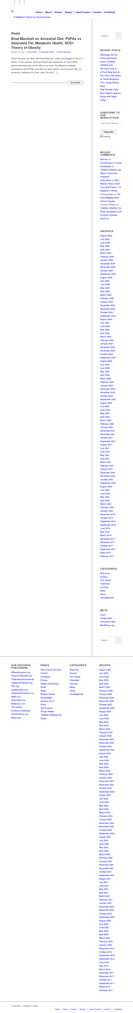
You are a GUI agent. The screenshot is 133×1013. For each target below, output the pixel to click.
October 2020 (106, 479)
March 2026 (105, 252)
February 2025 (107, 298)
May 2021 (104, 455)
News (51, 52)
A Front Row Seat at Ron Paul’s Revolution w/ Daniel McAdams (110, 75)
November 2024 (107, 308)
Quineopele (105, 166)
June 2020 (105, 493)
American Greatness (20, 710)
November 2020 (107, 475)
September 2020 (108, 482)
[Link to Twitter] (17, 2)
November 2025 (107, 266)
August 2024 (106, 319)
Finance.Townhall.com (21, 675)
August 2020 (106, 486)
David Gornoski (64, 52)
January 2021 (106, 468)
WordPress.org (107, 625)
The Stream (16, 707)
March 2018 (105, 535)
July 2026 (104, 239)
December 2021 (107, 430)
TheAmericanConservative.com (26, 679)
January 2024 (106, 343)
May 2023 (104, 371)
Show (102, 594)
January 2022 (106, 427)
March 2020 (105, 503)
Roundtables (46, 697)
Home (43, 687)
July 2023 (104, 364)
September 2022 (108, 399)
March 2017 (105, 552)
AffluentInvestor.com (20, 672)
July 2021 (104, 448)
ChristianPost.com (20, 713)
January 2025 (106, 301)
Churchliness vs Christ (110, 162)
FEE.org (15, 686)
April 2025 (105, 291)
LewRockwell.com (19, 689)
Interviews (44, 52)
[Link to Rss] (26, 2)
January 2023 (106, 385)
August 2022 (106, 402)
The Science (46, 707)
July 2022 (104, 406)
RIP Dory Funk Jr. (108, 68)
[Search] (119, 12)
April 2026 (105, 249)
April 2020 (105, 500)
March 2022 (105, 420)
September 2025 (108, 273)
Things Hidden (47, 711)
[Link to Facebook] (12, 2)
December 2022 (107, 388)
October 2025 (106, 270)
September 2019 (108, 521)
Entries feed (106, 618)
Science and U (47, 701)
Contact (44, 673)
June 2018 (105, 528)
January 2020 (106, 510)
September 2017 (108, 549)
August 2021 (106, 444)
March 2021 (105, 462)
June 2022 (105, 409)
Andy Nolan (105, 180)
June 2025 (105, 284)
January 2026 (106, 259)
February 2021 (107, 465)
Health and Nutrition (50, 683)
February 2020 (107, 507)
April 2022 (105, 416)
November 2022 (107, 392)
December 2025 (107, 263)
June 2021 (105, 451)
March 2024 (105, 336)
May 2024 (104, 329)
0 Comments (32, 52)
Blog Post (104, 573)
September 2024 (108, 315)
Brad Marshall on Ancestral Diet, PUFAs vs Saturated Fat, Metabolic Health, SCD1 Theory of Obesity (46, 43)
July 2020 (104, 489)
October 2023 (106, 354)
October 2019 (106, 517)
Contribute (45, 676)
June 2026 (105, 242)
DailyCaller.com (18, 700)
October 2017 (106, 545)
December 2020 (107, 472)
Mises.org (15, 717)
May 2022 (104, 413)
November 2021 (107, 434)
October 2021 (106, 437)
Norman (104, 159)
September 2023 (108, 357)
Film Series (105, 580)
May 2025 (104, 287)
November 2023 (107, 350)
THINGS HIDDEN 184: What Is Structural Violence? (110, 173)
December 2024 (107, 305)
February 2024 (107, 340)
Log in (103, 614)
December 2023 (107, 347)
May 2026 (104, 245)
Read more (75, 83)
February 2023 (107, 381)
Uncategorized (107, 597)
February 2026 (107, 256)
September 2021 (108, 441)
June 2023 (105, 367)
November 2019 (107, 514)
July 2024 (104, 322)
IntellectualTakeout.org (21, 682)
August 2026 (106, 235)
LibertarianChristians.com (23, 693)
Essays (103, 576)
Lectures (104, 587)
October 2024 (106, 312)
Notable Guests (48, 694)
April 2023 (105, 374)
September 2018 (108, 524)
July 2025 (104, 280)
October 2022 (106, 395)
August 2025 (106, 277)
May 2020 (104, 496)
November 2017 (107, 542)
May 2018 (104, 531)
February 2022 (107, 423)
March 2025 (105, 294)
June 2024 (105, 326)
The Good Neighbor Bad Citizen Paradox (110, 198)
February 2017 (107, 556)
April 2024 (105, 333)
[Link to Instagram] (21, 2)
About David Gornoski (51, 669)
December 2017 (107, 538)
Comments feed (107, 621)
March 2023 (105, 378)
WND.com (16, 696)
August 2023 (106, 360)
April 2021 (105, 458)
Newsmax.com (18, 703)
